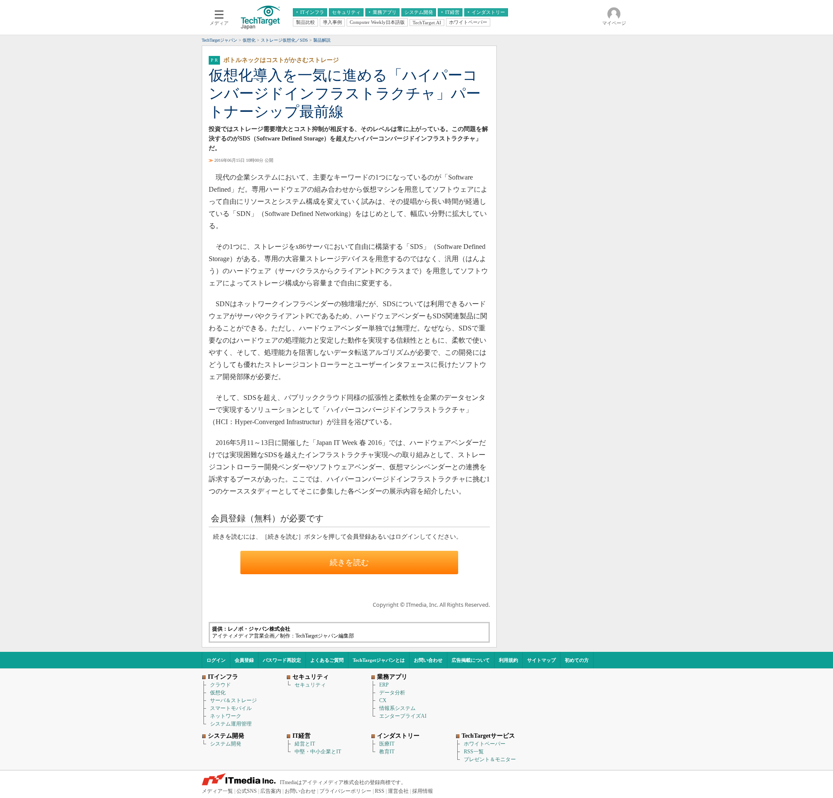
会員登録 (244, 660)
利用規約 (508, 660)
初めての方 (577, 660)
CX (383, 700)
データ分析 (392, 693)
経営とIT (305, 744)
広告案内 (270, 791)
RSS (379, 791)
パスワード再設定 (282, 660)
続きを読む (349, 562)
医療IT (386, 744)
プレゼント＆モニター (490, 759)
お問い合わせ (428, 660)
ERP (384, 685)
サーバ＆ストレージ (233, 700)
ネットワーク (225, 716)
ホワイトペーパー (484, 744)
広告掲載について (471, 660)
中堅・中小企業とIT (318, 752)
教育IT (386, 752)
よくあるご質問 (327, 660)
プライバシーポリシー (345, 791)
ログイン (216, 660)
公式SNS (246, 791)
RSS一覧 (474, 752)
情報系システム (397, 708)
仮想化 (218, 693)
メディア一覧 (217, 791)
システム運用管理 (231, 724)
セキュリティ (310, 685)
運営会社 (398, 791)
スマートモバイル (231, 708)
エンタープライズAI (402, 716)
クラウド (220, 685)
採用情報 (422, 791)
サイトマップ (541, 660)
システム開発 (225, 744)
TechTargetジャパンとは (379, 660)
